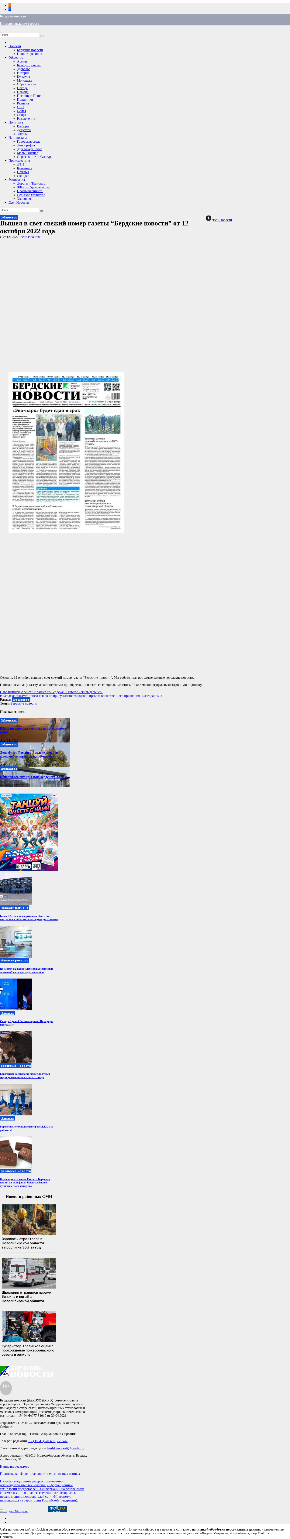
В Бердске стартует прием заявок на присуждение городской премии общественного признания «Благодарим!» (81, 696)
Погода (22, 88)
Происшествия (19, 160)
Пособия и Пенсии (30, 95)
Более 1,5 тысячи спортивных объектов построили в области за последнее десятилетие (29, 917)
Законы (22, 134)
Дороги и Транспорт (32, 183)
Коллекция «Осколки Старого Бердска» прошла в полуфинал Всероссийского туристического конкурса (25, 1182)
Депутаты (24, 130)
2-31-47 (62, 1441)
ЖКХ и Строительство (33, 187)
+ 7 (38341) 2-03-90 (41, 1441)
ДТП (20, 164)
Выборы (23, 126)
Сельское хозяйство (31, 195)
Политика (15, 122)
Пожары (23, 172)
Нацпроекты (17, 137)
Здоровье (23, 69)
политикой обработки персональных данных (226, 1529)
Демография (26, 145)
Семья (21, 111)
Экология (24, 198)
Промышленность (30, 191)
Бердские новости (13, 16)
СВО (20, 107)
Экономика (16, 179)
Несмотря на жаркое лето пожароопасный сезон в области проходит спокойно (26, 970)
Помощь (23, 92)
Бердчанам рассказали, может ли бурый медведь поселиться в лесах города (25, 1075)
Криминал (24, 168)
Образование (26, 84)
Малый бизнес (27, 153)
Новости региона (29, 54)
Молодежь (24, 80)
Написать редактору (14, 1466)
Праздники (25, 99)
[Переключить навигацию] (1, 31)
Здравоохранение (29, 149)
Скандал (23, 176)
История (23, 73)
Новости (14, 46)
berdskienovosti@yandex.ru (65, 1448)
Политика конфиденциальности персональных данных (40, 1473)
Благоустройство (29, 65)
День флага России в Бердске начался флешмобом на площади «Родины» (29, 754)
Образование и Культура (34, 156)
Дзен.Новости (18, 202)
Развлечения (26, 118)
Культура (23, 76)
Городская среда (28, 141)
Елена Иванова (29, 237)
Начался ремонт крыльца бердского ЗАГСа (33, 777)
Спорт (21, 115)
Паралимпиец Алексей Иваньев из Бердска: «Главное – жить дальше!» (51, 692)
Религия (23, 103)
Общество (15, 57)
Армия (22, 61)
